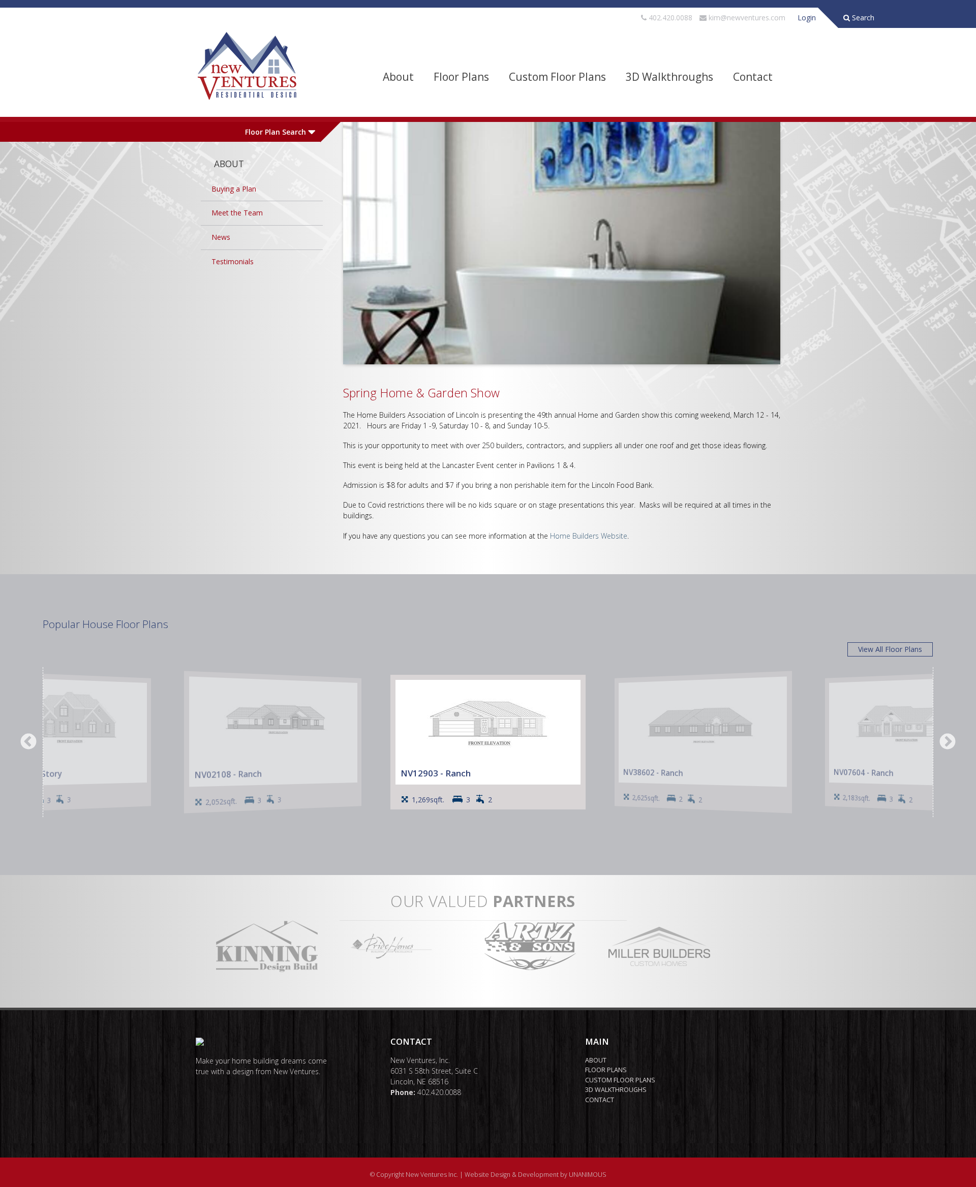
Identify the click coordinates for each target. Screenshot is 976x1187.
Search (862, 17)
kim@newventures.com (747, 17)
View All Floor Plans (890, 649)
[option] (488, 742)
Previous (28, 742)
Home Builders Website (588, 536)
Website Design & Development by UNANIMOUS (535, 1174)
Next (947, 742)
